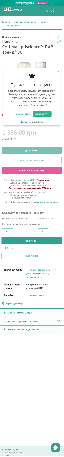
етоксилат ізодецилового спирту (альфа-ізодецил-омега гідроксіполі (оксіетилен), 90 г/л (41, 273)
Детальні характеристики (21, 321)
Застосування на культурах (21, 329)
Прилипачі (45, 22)
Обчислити (31, 241)
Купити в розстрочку (31, 171)
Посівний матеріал (10, 450)
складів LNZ (29, 180)
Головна (6, 22)
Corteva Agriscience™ (37, 296)
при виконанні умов (48, 202)
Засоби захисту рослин (25, 22)
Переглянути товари (14, 304)
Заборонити (22, 114)
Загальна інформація (18, 312)
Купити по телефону (32, 161)
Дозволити (42, 114)
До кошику (32, 150)
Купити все (31, 256)
